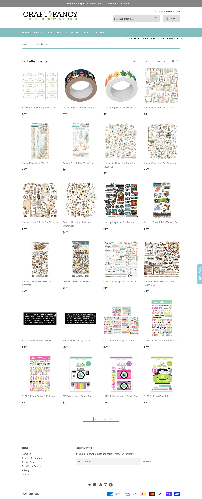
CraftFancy (34, 494)
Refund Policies (29, 462)
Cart (174, 18)
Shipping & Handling (32, 458)
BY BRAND (53, 32)
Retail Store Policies (31, 466)
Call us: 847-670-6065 (137, 38)
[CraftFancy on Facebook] (95, 485)
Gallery (99, 32)
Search (25, 474)
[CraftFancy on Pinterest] (100, 485)
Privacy (25, 470)
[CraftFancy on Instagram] (105, 485)
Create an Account (172, 11)
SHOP (37, 32)
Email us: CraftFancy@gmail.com (176, 38)
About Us (26, 454)
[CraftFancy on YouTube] (111, 485)
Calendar (72, 32)
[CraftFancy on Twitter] (89, 485)
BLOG (86, 32)
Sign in (157, 11)
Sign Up (147, 461)
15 (110, 419)
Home (25, 32)
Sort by (136, 61)
